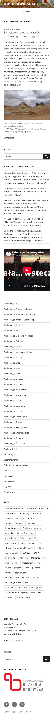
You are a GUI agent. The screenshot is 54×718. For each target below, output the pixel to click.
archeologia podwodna (30, 513)
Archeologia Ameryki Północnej (18, 309)
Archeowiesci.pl (21, 4)
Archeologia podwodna (14, 406)
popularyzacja (21, 573)
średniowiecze (23, 597)
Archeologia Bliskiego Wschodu (18, 336)
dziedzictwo (10, 538)
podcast (36, 568)
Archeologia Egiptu (13, 346)
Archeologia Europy (13, 357)
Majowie (24, 558)
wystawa (9, 597)
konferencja (11, 558)
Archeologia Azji (11, 330)
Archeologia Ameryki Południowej (19, 314)
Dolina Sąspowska (25, 533)
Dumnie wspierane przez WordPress (19, 712)
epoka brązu (11, 543)
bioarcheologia (12, 528)
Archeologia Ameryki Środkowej (19, 320)
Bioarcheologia (11, 460)
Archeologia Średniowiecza (16, 433)
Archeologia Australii (13, 325)
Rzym (35, 577)
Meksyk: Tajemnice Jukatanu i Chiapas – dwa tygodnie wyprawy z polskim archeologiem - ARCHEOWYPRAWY (24, 176)
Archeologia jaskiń (12, 374)
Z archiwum (9, 492)
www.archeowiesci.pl (13, 640)
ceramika (9, 533)
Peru (27, 568)
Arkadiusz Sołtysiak (14, 523)
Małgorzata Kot (38, 558)
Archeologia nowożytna (15, 395)
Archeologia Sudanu (13, 438)
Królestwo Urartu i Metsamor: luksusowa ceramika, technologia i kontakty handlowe (25, 210)
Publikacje (9, 476)
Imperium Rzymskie (24, 548)
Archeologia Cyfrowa (13, 341)
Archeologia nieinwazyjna (16, 390)
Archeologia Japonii (13, 368)
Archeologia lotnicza (13, 379)
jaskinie (40, 548)
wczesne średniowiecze (16, 587)
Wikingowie (36, 587)
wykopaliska (36, 592)
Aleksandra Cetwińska (37, 508)
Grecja (8, 548)
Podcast (7, 470)
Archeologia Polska (13, 411)
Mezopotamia (28, 563)
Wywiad (7, 487)
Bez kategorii (10, 454)
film (39, 543)
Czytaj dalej (9, 138)
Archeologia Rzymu (13, 422)
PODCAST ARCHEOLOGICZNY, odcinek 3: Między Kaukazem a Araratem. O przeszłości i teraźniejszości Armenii (26, 203)
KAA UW (26, 553)
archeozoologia (12, 518)
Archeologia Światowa (14, 443)
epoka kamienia (27, 543)
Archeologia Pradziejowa (15, 417)
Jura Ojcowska (11, 553)
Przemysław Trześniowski (17, 577)
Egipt (22, 538)
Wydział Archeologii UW (16, 592)
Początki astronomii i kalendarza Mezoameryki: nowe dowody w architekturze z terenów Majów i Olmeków (23, 237)
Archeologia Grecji (12, 363)
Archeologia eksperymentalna (18, 352)
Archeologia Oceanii (13, 400)
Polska (8, 573)
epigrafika (32, 538)
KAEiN (36, 553)
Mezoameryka (11, 563)
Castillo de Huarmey (32, 528)
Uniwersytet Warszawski (16, 582)
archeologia (10, 513)
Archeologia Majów (13, 384)
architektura (28, 518)
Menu (28, 11)
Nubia (8, 568)
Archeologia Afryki (12, 303)
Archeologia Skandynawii (15, 427)
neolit (40, 563)
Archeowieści (10, 449)
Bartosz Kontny (34, 523)
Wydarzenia (9, 481)
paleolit (17, 568)
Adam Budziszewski (14, 508)
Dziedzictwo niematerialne (16, 465)
